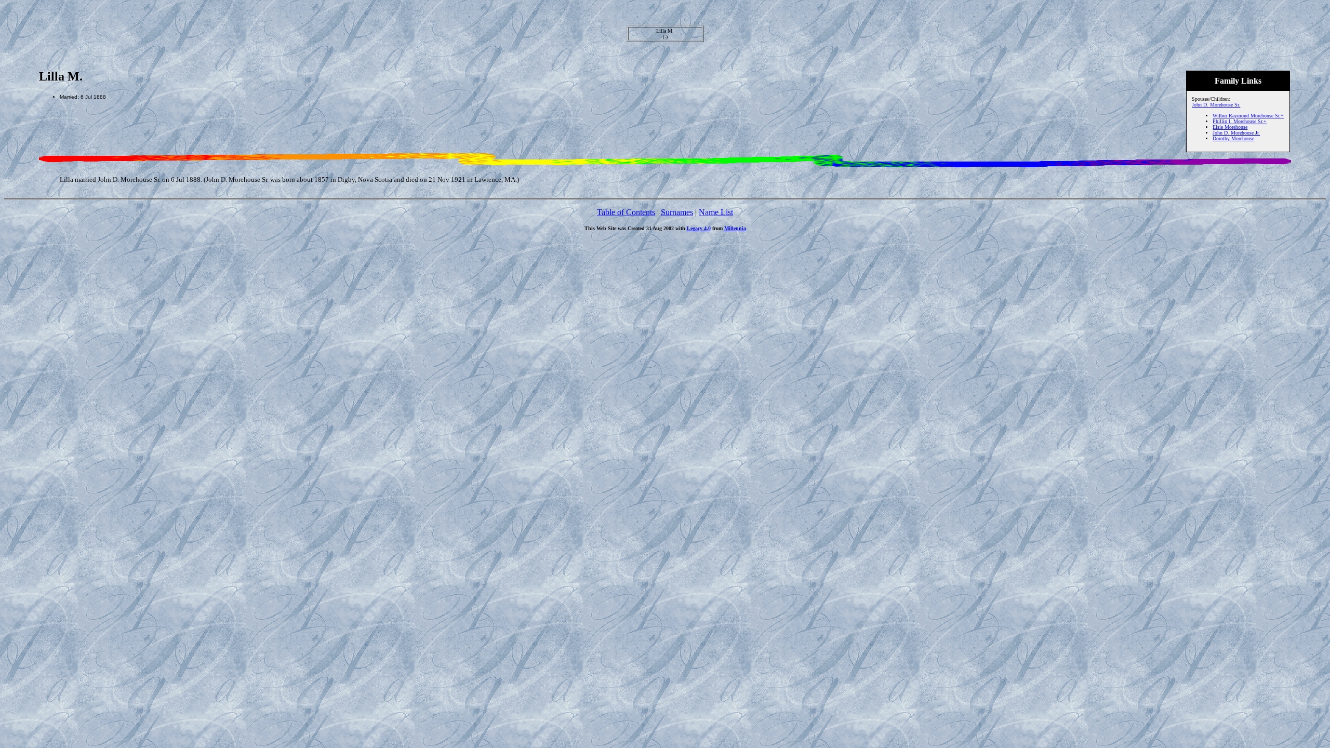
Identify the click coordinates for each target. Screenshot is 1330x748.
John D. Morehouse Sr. (1216, 105)
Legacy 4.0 (699, 228)
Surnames (677, 212)
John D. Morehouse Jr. (1236, 133)
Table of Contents (626, 212)
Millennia (735, 228)
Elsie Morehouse (1230, 127)
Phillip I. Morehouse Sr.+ (1240, 121)
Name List (716, 212)
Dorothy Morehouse (1233, 138)
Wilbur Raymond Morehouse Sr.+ (1248, 115)
